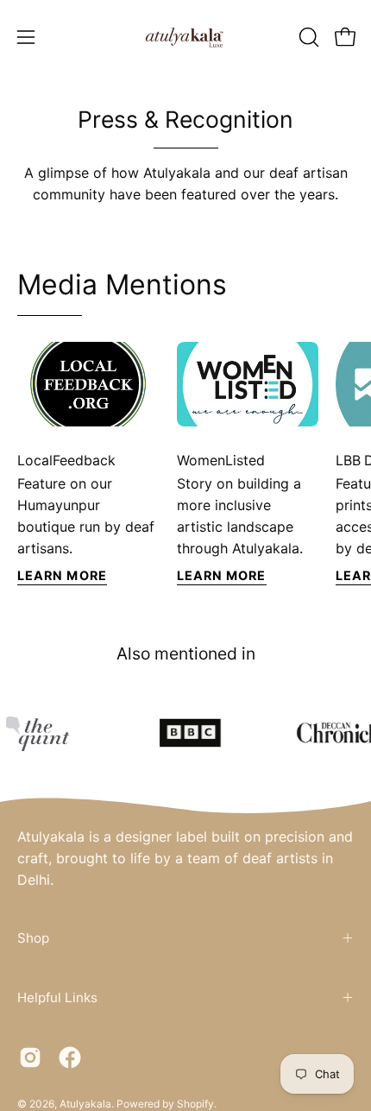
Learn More (62, 575)
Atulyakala (85, 1103)
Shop (33, 938)
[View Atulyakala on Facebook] (70, 1057)
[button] (307, 37)
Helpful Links (57, 997)
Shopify (195, 1103)
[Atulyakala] (185, 37)
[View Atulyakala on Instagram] (30, 1057)
